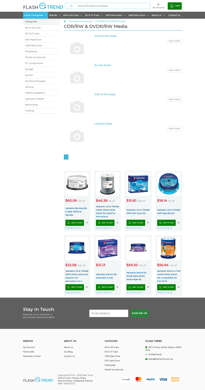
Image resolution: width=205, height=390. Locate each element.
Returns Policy (65, 381)
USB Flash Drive (136, 15)
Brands (53, 15)
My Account (29, 347)
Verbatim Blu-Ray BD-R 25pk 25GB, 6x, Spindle (76, 211)
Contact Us (174, 15)
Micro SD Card (71, 15)
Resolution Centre (32, 356)
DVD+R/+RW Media (105, 36)
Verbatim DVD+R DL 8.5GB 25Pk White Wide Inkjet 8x (136, 276)
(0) (79, 228)
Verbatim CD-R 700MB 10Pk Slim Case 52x (137, 212)
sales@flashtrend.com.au (160, 359)
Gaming (29, 87)
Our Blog (68, 351)
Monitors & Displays (35, 81)
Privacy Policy (79, 378)
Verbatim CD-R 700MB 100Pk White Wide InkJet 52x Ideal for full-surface (107, 211)
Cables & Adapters (35, 92)
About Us (156, 15)
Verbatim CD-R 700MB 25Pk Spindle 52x (168, 212)
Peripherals (31, 51)
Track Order (28, 351)
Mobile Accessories (35, 57)
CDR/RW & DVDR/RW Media (110, 21)
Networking (31, 104)
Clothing (29, 110)
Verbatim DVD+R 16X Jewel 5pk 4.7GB (106, 276)
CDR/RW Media (103, 123)
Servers (29, 75)
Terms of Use (64, 378)
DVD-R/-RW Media (104, 94)
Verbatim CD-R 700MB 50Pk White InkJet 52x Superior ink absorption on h (76, 276)
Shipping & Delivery (83, 381)
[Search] (71, 6)
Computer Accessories (80, 21)
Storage (29, 69)
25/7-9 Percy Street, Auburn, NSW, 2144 (163, 348)
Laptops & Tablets (34, 98)
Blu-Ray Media (102, 65)
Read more (174, 41)
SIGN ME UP (139, 313)
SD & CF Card (92, 15)
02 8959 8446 (155, 354)
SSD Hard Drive (114, 15)
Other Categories (33, 15)
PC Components (34, 63)
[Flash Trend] (43, 6)
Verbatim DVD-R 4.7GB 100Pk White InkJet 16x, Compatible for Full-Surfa (168, 276)
